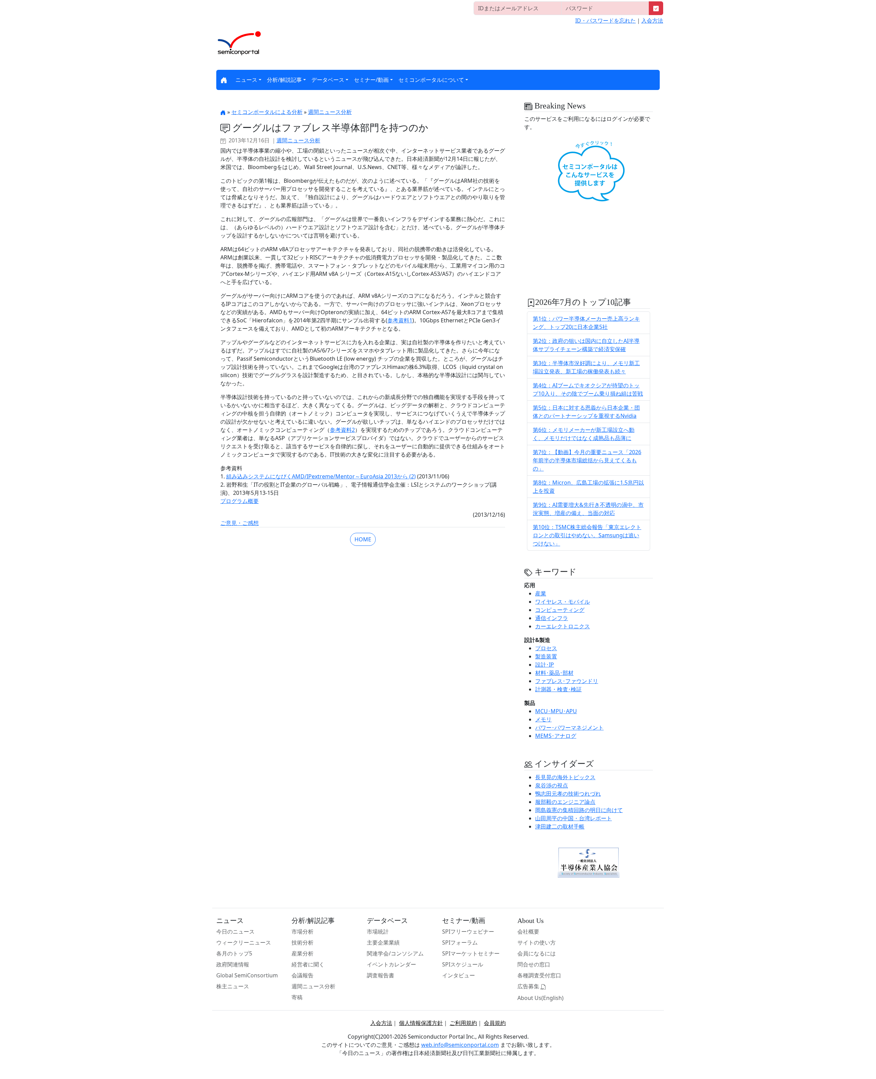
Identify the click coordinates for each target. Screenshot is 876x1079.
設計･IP (544, 664)
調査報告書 (380, 975)
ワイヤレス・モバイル (562, 601)
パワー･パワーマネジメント (569, 727)
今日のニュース (235, 931)
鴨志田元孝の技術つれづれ (568, 793)
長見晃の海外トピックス (565, 777)
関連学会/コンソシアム (395, 953)
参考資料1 (399, 320)
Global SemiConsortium (247, 975)
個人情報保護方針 (421, 1023)
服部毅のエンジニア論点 (565, 802)
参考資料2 (342, 430)
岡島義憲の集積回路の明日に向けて (579, 810)
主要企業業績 (383, 942)
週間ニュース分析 (330, 112)
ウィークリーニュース (243, 942)
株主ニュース (232, 986)
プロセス (546, 648)
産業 (540, 593)
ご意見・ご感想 (239, 523)
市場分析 (302, 931)
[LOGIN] (656, 8)
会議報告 (302, 975)
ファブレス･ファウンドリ (566, 681)
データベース (327, 80)
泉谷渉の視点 (551, 785)
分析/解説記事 (284, 80)
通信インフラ (551, 618)
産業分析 (302, 953)
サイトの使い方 (536, 942)
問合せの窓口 (533, 964)
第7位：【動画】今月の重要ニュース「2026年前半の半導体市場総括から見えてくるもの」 (587, 460)
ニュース (246, 80)
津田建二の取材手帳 (559, 826)
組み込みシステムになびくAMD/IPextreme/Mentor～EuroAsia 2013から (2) (321, 476)
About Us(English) (540, 998)
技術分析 (302, 942)
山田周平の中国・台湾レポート (573, 818)
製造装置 (546, 656)
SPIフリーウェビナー (468, 931)
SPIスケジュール (462, 964)
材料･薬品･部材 (554, 673)
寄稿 (297, 997)
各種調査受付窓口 (539, 975)
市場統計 (378, 931)
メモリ (543, 719)
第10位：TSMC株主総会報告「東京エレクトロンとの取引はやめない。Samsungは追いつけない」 (587, 535)
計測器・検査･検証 (558, 689)
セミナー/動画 (371, 80)
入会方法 (652, 20)
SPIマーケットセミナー (471, 953)
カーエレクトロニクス (562, 626)
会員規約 (495, 1023)
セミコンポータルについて (431, 80)
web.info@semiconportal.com (460, 1045)
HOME (363, 539)
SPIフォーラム (460, 942)
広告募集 (529, 986)
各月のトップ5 (234, 953)
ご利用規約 (463, 1023)
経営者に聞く (308, 964)
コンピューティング (559, 610)
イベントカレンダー (391, 964)
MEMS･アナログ (555, 736)
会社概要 (528, 931)
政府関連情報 (232, 964)
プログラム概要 (239, 501)
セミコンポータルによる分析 (266, 112)
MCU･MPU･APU (556, 711)
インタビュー (458, 975)
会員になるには (536, 953)
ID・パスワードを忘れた (605, 20)
